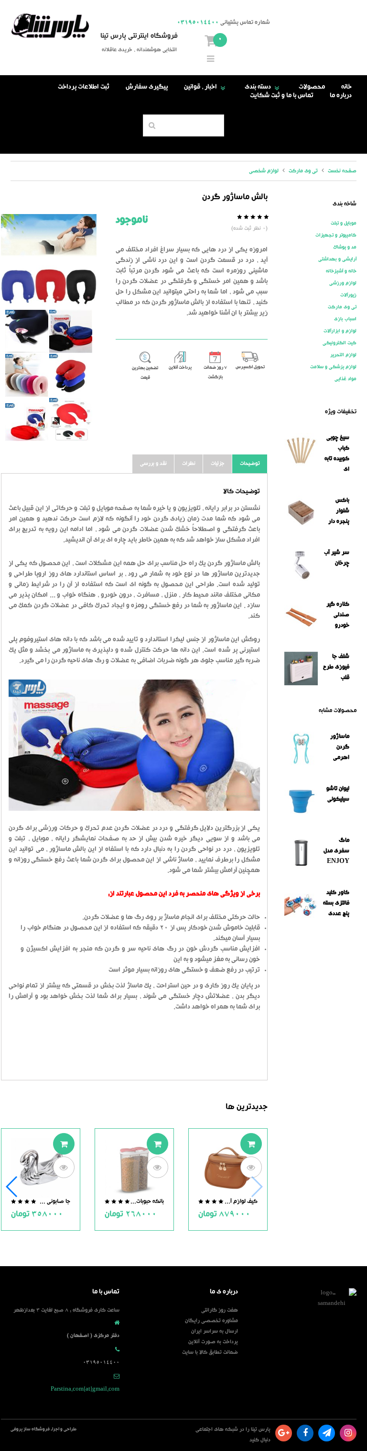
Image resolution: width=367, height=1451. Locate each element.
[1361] (49, 262)
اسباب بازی (345, 319)
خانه (346, 87)
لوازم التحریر (343, 355)
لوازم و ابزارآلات (340, 331)
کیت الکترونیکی (339, 343)
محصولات (312, 87)
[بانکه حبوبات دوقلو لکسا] (134, 1169)
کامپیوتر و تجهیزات (335, 235)
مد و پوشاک (344, 247)
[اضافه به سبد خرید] (251, 1144)
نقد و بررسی (153, 464)
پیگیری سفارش (147, 87)
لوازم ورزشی (342, 283)
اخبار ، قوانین (206, 87)
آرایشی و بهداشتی (337, 259)
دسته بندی (263, 87)
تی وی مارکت (342, 307)
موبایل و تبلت (343, 224)
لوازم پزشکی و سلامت (333, 367)
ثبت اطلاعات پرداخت (83, 87)
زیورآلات (348, 295)
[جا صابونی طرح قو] (40, 1169)
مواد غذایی (345, 379)
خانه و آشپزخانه (341, 271)
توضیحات (250, 464)
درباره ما (341, 96)
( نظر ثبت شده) (249, 229)
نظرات (188, 464)
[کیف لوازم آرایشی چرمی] (228, 1169)
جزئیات (218, 464)
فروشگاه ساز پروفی (30, 1429)
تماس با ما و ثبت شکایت (281, 96)
